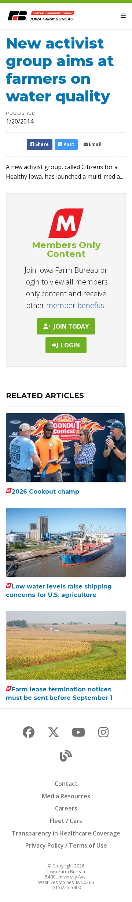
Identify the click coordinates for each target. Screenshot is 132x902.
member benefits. (76, 305)
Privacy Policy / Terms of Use (66, 845)
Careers (66, 808)
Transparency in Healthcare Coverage (66, 833)
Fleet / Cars (66, 821)
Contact (66, 784)
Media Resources (66, 796)
